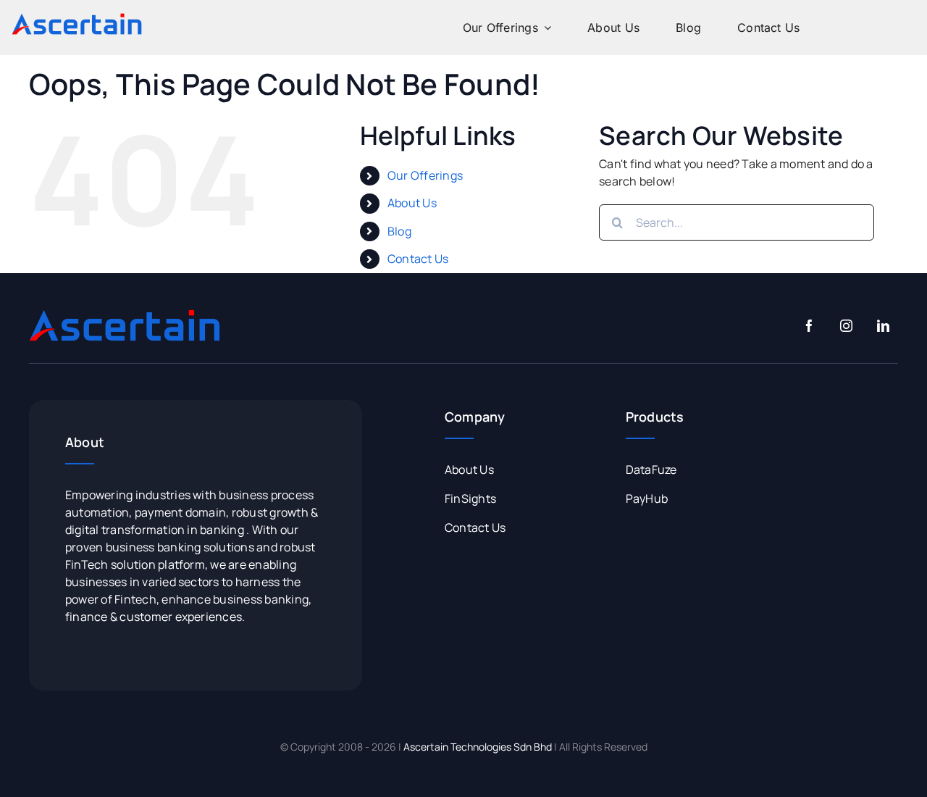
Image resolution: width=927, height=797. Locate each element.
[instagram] (846, 326)
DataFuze (651, 469)
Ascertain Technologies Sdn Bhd (477, 747)
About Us (412, 203)
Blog (399, 231)
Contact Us (417, 259)
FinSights (470, 498)
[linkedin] (883, 326)
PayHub (647, 498)
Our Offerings (425, 175)
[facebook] (809, 326)
